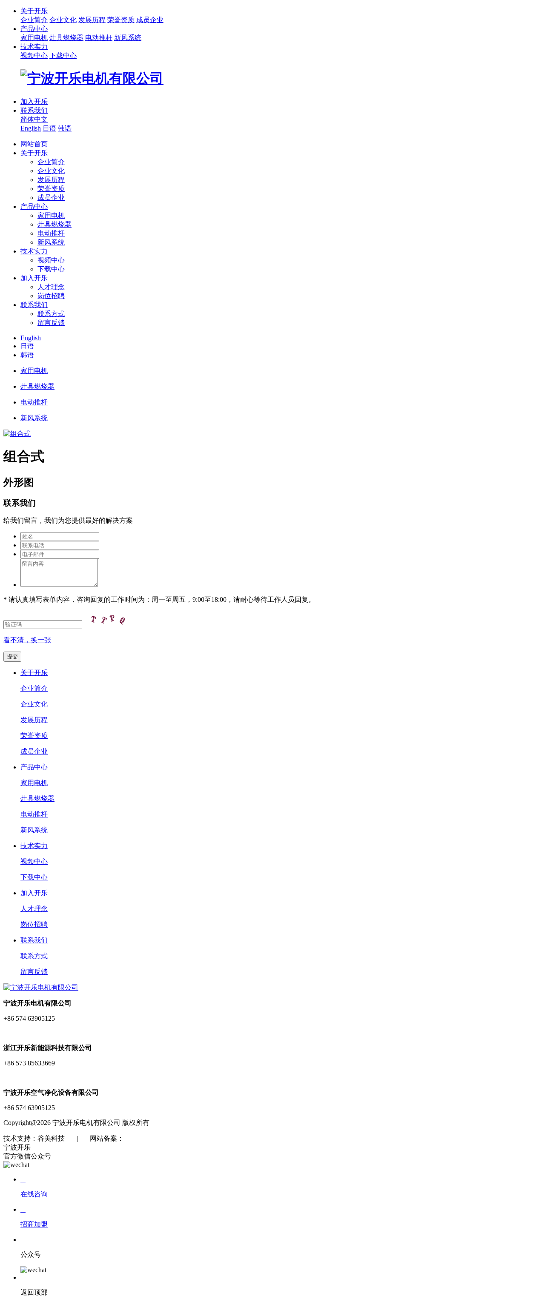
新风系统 (127, 37)
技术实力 (34, 46)
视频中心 (34, 55)
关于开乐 (34, 10)
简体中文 (34, 119)
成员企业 (150, 19)
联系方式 (51, 313)
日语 (49, 128)
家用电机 (34, 37)
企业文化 (63, 19)
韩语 (65, 128)
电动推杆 (98, 37)
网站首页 (34, 144)
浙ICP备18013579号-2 (156, 1138)
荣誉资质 (121, 19)
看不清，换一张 (27, 639)
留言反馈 (51, 322)
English (30, 128)
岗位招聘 (51, 295)
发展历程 (92, 19)
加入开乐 (34, 101)
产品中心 (34, 28)
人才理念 (51, 286)
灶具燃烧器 (66, 37)
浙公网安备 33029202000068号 (234, 1138)
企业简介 (34, 19)
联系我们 (34, 110)
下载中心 (63, 55)
